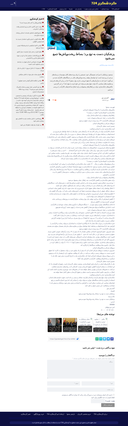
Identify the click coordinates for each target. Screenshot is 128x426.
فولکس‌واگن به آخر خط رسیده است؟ (31, 23)
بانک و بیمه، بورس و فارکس (107, 65)
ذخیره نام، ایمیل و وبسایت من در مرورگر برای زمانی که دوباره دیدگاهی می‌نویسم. (87, 395)
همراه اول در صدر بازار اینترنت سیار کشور (29, 52)
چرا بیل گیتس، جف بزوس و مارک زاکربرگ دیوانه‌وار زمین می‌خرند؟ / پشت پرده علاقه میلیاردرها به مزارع (30, 89)
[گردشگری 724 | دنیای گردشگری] (104, 3)
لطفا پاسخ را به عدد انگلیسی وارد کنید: (103, 397)
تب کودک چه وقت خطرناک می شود (31, 125)
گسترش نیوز (105, 98)
